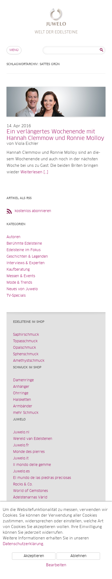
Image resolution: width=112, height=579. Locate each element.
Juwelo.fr (21, 445)
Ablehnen (78, 556)
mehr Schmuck (25, 413)
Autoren (13, 237)
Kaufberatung (18, 269)
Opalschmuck (24, 348)
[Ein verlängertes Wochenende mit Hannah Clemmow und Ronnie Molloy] (56, 122)
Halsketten (22, 400)
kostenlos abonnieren (33, 211)
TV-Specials (16, 296)
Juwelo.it (21, 458)
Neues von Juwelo (22, 289)
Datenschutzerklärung (23, 544)
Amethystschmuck (28, 361)
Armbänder (22, 406)
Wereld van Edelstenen (32, 439)
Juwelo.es (21, 471)
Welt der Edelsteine (56, 18)
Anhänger (21, 387)
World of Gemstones (30, 491)
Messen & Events (21, 276)
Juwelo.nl (21, 432)
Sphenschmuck (25, 354)
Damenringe (23, 380)
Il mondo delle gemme (32, 465)
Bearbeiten (56, 565)
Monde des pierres (29, 452)
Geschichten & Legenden (27, 256)
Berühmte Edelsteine (24, 243)
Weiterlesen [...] (34, 172)
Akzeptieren (34, 556)
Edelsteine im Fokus (24, 250)
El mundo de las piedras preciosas (42, 478)
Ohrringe (20, 393)
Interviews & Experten (26, 263)
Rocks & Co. (23, 484)
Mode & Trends (19, 282)
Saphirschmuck (26, 335)
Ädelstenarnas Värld (30, 497)
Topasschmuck (25, 341)
